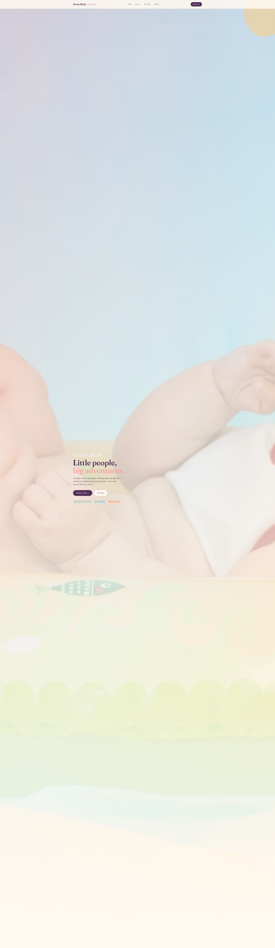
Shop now (196, 4)
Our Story (147, 4)
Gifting (156, 4)
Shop (129, 4)
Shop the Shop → (82, 493)
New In (137, 4)
